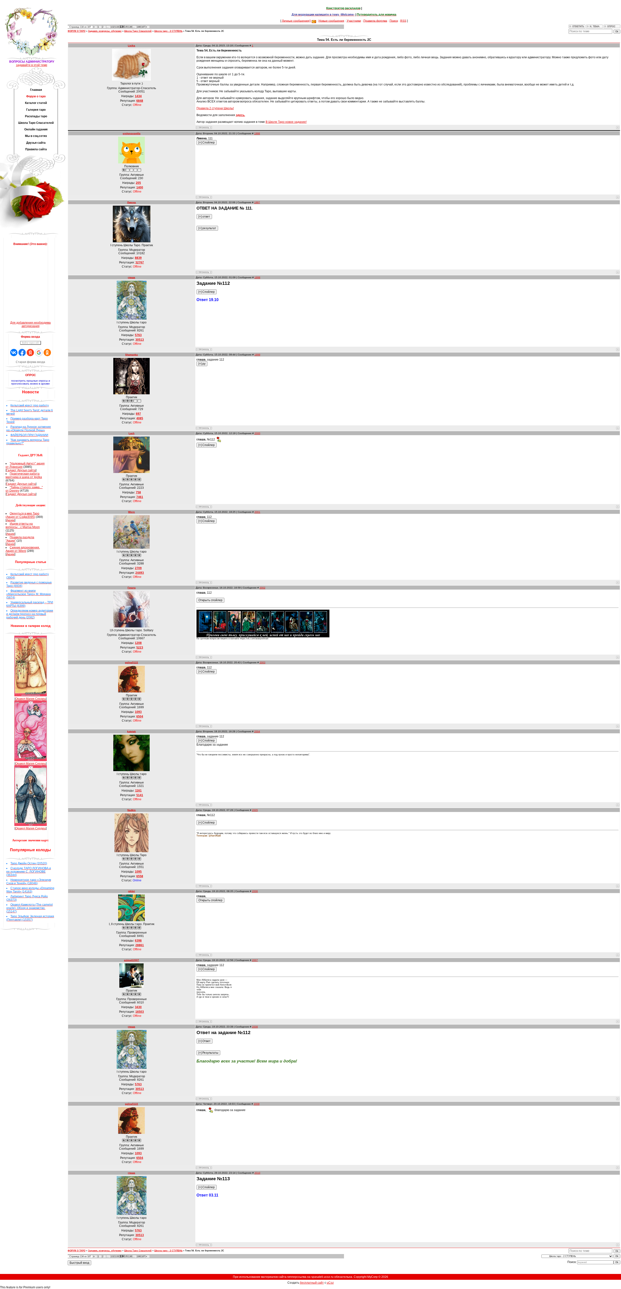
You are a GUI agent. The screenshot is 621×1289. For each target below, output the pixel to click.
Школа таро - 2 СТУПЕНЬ (168, 31)
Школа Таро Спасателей (138, 31)
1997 (257, 202)
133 (117, 27)
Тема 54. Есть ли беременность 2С (204, 31)
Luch (131, 433)
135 (126, 27)
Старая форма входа (30, 362)
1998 (257, 277)
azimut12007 (131, 960)
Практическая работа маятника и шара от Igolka (24, 475)
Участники (354, 20)
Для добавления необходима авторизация (30, 324)
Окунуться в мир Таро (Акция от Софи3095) (22, 515)
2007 (255, 960)
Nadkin (131, 810)
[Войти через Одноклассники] (47, 352)
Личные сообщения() (296, 20)
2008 (255, 1026)
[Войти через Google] (39, 352)
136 (130, 27)
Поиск (394, 20)
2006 (255, 891)
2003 (262, 662)
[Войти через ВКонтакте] (13, 352)
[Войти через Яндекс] (30, 352)
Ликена (131, 202)
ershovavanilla (131, 133)
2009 (257, 1104)
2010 (257, 1172)
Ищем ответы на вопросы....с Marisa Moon (23, 525)
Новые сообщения (331, 20)
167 (143, 27)
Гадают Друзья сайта (21, 470)
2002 (262, 587)
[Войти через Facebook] (22, 352)
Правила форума (375, 20)
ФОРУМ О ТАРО (76, 31)
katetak (131, 731)
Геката (132, 587)
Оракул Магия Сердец (30, 698)
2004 (257, 731)
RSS (403, 20)
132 (112, 27)
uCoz (330, 1282)
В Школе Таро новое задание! (286, 122)
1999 (257, 354)
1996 (257, 133)
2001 (257, 512)
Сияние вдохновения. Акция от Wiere (23, 549)
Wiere (131, 512)
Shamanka (131, 354)
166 (139, 27)
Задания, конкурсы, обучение (105, 31)
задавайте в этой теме (31, 65)
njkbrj (131, 891)
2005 (255, 810)
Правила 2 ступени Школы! (215, 108)
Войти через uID (30, 343)
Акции (10, 520)
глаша (131, 277)
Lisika (131, 45)
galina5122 (131, 662)
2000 (257, 433)
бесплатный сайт (312, 1282)
